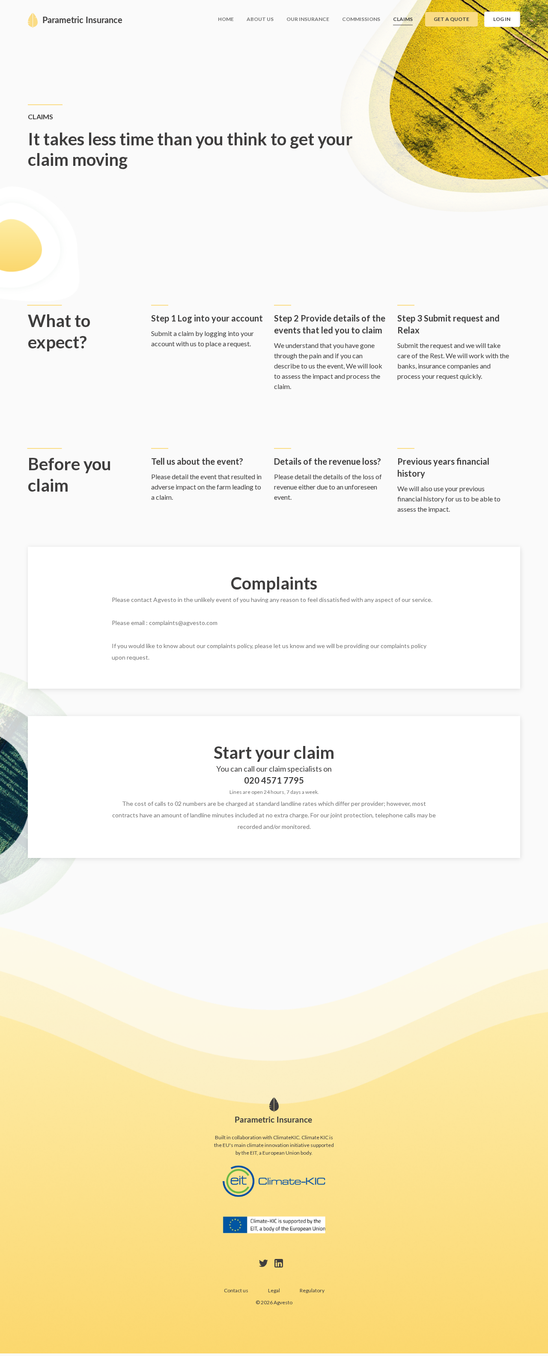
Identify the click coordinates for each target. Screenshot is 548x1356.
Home (226, 19)
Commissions (361, 19)
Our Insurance (307, 19)
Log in (501, 19)
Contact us (236, 1290)
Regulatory (312, 1290)
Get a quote (451, 19)
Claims (403, 19)
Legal (274, 1290)
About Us (260, 19)
